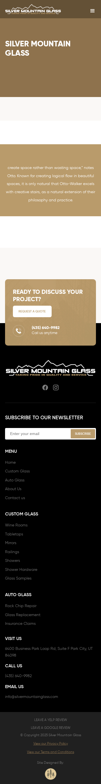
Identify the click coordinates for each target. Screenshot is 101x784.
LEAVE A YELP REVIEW (50, 720)
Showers (12, 560)
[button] (92, 11)
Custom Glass (17, 471)
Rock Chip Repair (20, 605)
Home (10, 462)
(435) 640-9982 (18, 675)
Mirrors (10, 542)
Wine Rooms (16, 525)
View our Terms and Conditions (50, 752)
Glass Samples (18, 578)
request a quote (32, 311)
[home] (33, 9)
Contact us (15, 497)
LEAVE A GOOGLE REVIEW (50, 728)
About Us (13, 488)
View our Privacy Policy (50, 743)
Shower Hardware (21, 569)
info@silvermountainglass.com (31, 696)
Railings (12, 551)
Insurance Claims (20, 623)
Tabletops (14, 534)
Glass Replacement (22, 614)
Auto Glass (14, 480)
